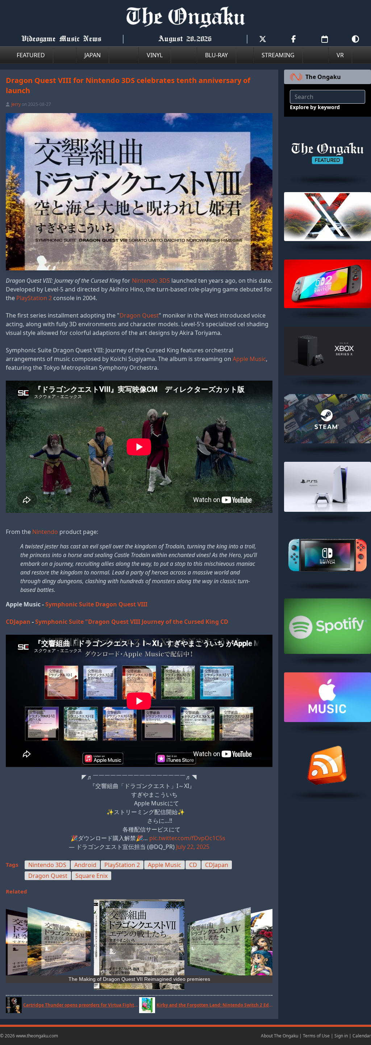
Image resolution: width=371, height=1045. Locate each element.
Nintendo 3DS (151, 281)
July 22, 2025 (192, 847)
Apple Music (249, 359)
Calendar (362, 1036)
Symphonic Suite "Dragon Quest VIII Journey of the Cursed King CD (131, 622)
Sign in (341, 1036)
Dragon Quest (139, 315)
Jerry (16, 104)
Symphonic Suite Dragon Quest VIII (96, 604)
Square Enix (91, 876)
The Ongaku (323, 77)
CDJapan (18, 622)
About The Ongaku (279, 1036)
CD (193, 865)
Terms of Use (316, 1036)
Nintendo (45, 532)
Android (85, 865)
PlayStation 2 (34, 298)
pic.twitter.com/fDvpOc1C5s (187, 838)
